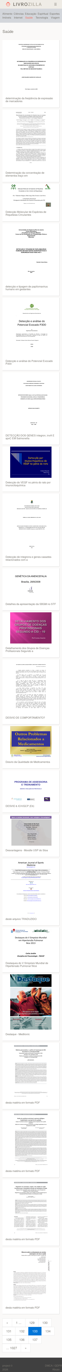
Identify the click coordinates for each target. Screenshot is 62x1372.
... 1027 (11, 1347)
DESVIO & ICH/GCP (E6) (20, 806)
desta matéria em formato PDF (23, 1102)
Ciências (19, 14)
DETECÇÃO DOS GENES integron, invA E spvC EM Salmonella (30, 437)
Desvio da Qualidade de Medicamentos (28, 762)
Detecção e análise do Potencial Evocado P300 (29, 362)
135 (8, 1339)
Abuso (56, 1369)
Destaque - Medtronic (18, 1034)
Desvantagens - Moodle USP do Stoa (27, 850)
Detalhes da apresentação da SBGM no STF (31, 604)
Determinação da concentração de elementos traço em (25, 174)
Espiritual (43, 14)
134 (48, 1331)
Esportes (55, 14)
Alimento (7, 14)
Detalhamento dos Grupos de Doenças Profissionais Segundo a (27, 649)
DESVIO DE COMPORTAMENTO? (25, 717)
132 (21, 1331)
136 (21, 1339)
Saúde (29, 17)
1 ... (18, 1322)
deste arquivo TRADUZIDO (21, 919)
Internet (18, 17)
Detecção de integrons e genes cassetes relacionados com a (28, 558)
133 (35, 1331)
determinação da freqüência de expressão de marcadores (29, 99)
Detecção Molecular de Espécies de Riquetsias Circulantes (26, 213)
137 (35, 1339)
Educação (30, 14)
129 (31, 1322)
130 (45, 1322)
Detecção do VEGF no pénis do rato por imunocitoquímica (28, 484)
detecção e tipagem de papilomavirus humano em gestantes (27, 288)
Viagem (55, 17)
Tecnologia (42, 17)
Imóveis (6, 17)
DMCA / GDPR (53, 1365)
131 (8, 1331)
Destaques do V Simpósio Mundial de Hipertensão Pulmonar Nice (27, 964)
